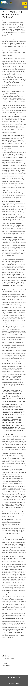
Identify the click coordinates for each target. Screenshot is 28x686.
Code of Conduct (6, 668)
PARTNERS (11, 683)
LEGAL (13, 682)
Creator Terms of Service (8, 658)
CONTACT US (20, 682)
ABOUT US (6, 682)
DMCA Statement (6, 665)
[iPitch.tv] (6, 2)
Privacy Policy (6, 663)
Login (24, 3)
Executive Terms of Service (9, 661)
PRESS (18, 683)
